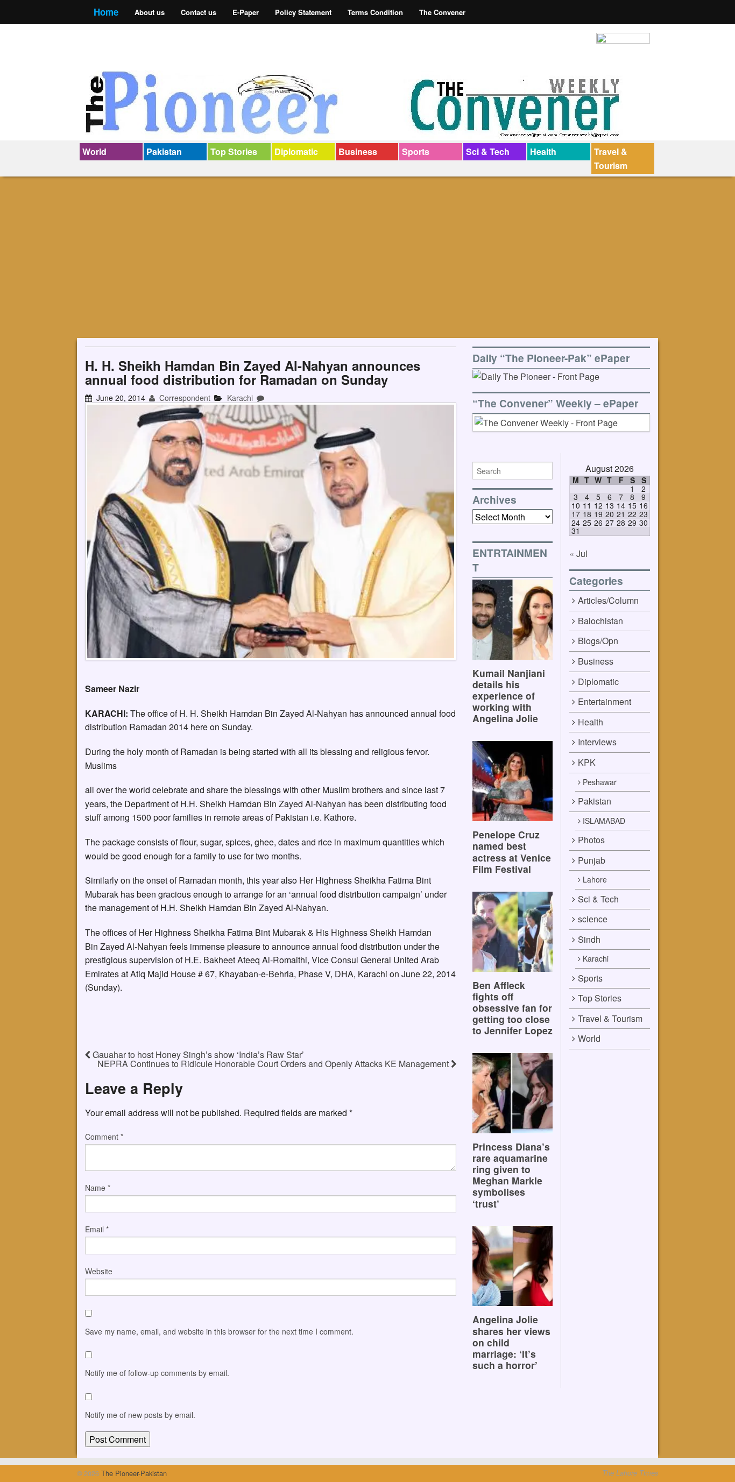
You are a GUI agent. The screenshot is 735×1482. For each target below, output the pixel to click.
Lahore (595, 879)
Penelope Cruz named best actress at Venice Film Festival (511, 851)
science (592, 919)
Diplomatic (296, 151)
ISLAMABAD (604, 820)
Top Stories (233, 151)
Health (543, 151)
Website (98, 1271)
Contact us (198, 12)
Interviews (597, 742)
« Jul (578, 553)
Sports (415, 151)
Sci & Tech (488, 151)
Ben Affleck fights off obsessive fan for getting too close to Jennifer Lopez (512, 1007)
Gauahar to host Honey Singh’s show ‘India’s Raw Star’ (197, 1054)
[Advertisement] (367, 257)
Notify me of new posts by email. (140, 1414)
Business (357, 151)
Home (106, 11)
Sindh (589, 939)
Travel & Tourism (610, 158)
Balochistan (600, 621)
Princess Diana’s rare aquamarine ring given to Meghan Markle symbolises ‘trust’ (511, 1175)
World (94, 151)
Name (97, 1187)
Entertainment (604, 701)
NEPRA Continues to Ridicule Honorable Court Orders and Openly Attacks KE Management (274, 1063)
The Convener (442, 12)
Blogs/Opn (598, 640)
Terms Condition (375, 12)
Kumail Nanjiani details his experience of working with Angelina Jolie (508, 695)
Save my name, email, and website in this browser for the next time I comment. (219, 1331)
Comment (104, 1136)
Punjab (591, 860)
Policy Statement (303, 12)
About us (150, 12)
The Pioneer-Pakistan (133, 1473)
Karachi (240, 397)
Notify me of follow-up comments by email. (157, 1372)
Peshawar (600, 782)
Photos (591, 840)
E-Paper (245, 12)
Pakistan (164, 151)
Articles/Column (608, 600)
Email (97, 1229)
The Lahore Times (630, 1473)
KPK (587, 762)
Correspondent (183, 397)
